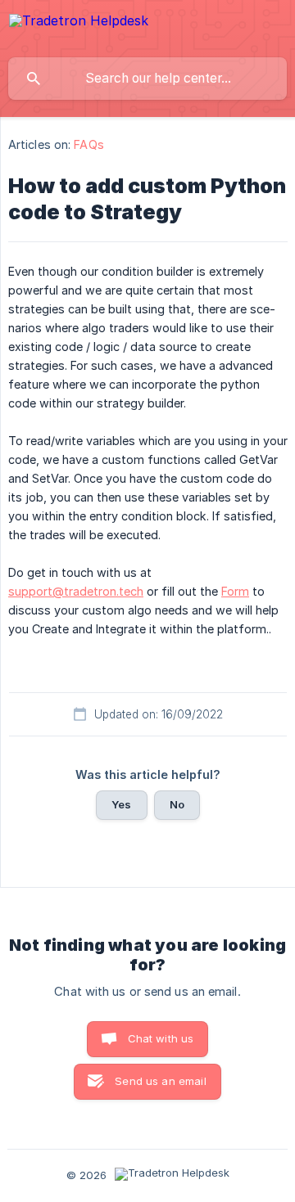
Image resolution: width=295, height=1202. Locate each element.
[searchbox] (147, 78)
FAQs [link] (88, 144)
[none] (78, 28)
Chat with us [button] (161, 1038)
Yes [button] (121, 804)
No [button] (177, 804)
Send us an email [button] (160, 1080)
